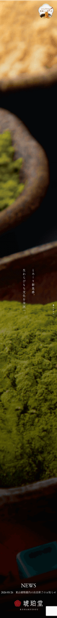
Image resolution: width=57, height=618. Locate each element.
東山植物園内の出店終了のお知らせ (28, 592)
